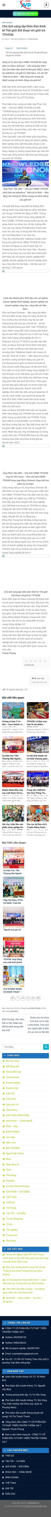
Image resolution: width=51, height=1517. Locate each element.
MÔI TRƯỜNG (13, 1148)
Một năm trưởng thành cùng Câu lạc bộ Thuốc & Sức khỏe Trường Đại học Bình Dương (24, 1271)
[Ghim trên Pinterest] (33, 998)
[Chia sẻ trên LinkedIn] (38, 998)
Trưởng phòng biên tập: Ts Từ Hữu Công (25, 1394)
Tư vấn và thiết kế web (14, 1506)
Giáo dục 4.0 (12, 1104)
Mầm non (11, 1142)
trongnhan (32, 39)
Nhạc (8, 1159)
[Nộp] (46, 1047)
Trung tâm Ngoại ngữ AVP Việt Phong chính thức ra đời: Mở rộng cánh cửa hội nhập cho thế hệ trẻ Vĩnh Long (26, 1258)
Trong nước (11, 1235)
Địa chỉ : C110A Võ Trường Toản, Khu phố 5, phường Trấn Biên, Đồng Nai (25, 1361)
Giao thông (11, 1110)
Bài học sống (12, 1061)
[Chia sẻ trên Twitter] (23, 998)
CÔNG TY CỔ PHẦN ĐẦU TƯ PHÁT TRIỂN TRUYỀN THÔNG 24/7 (24, 1330)
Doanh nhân (12, 1088)
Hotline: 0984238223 (15, 1342)
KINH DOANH (7, 23)
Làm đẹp (10, 1137)
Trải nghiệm (12, 1229)
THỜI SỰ (10, 1202)
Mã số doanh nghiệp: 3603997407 (22, 1348)
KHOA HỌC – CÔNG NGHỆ (19, 1121)
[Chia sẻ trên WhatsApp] (12, 998)
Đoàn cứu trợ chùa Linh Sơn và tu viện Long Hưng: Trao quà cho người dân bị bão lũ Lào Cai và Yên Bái (38, 1024)
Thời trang (11, 1208)
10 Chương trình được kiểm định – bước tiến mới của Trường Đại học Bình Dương (24, 1282)
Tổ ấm (9, 1224)
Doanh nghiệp (13, 1082)
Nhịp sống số (12, 1164)
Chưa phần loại (13, 1071)
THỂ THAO (11, 1197)
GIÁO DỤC (11, 1099)
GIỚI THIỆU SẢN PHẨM (17, 1115)
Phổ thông (11, 1175)
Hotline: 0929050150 (15, 1337)
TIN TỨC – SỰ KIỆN (16, 1213)
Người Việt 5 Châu (15, 1153)
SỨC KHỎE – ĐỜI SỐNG (18, 1191)
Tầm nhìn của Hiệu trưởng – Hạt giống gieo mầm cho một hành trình (24, 1291)
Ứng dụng (11, 1240)
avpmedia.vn (33, 1503)
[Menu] (4, 4)
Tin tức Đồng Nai (14, 1218)
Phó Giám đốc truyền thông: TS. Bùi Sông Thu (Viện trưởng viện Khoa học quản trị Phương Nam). (24, 1404)
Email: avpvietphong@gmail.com (21, 1353)
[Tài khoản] (46, 5)
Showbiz (10, 1180)
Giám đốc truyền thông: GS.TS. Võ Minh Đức (23, 1378)
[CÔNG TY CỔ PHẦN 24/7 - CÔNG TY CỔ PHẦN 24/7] (25, 4)
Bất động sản (12, 1066)
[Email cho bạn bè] (28, 998)
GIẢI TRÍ (10, 1093)
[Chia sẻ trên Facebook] (17, 998)
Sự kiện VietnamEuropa (17, 1186)
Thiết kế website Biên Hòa (35, 1506)
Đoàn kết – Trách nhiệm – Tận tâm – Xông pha (23, 1300)
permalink (14, 1011)
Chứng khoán (12, 1077)
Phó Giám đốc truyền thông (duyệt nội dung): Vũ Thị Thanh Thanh (22, 1414)
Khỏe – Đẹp (12, 1126)
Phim (8, 1169)
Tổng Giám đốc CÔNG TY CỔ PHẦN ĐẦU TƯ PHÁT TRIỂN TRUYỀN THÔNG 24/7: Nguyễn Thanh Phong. (24, 1426)
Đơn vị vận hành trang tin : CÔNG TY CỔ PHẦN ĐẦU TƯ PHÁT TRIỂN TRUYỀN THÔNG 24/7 (24, 1438)
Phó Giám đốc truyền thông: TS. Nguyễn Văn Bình (23, 1387)
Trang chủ (9, 48)
